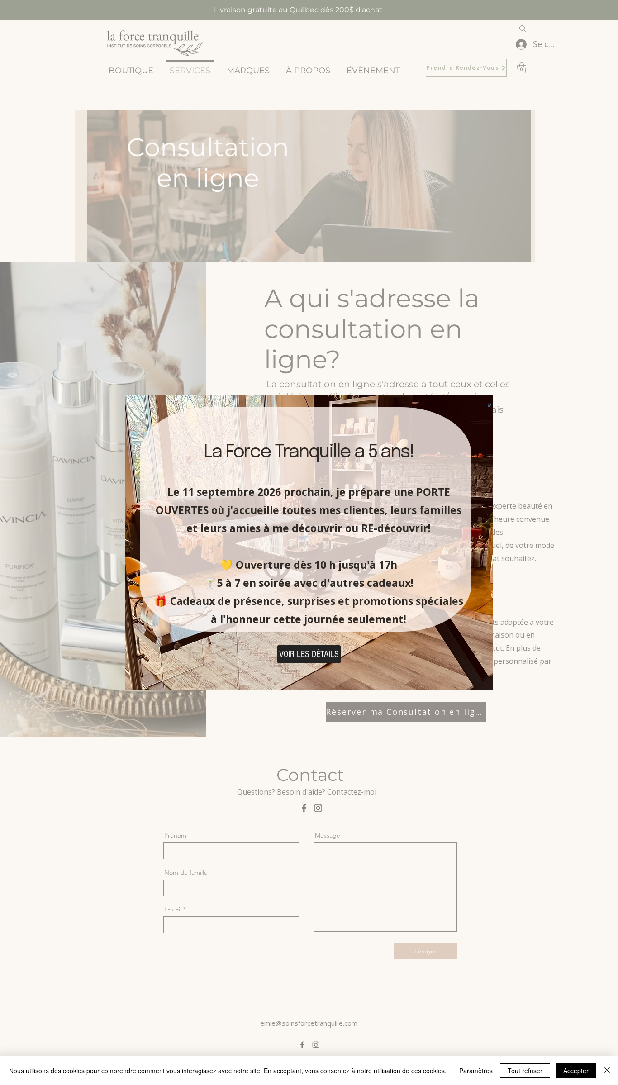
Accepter (576, 1070)
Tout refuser (525, 1070)
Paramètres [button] (476, 1070)
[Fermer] (607, 1070)
